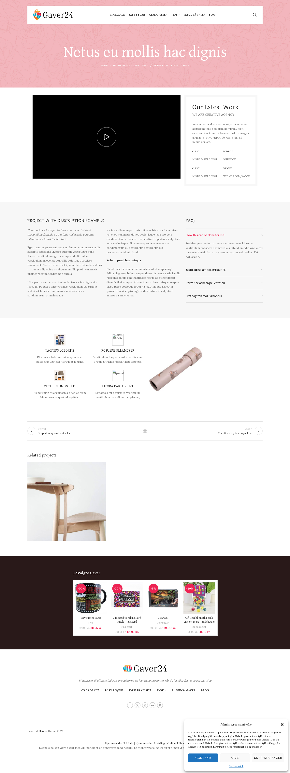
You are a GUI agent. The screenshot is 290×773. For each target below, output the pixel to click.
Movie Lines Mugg (90, 618)
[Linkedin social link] (152, 705)
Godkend (203, 758)
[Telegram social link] (160, 705)
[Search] (255, 15)
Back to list (145, 431)
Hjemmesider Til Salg (119, 743)
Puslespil (126, 627)
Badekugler (199, 627)
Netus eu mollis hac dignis (131, 65)
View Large (101, 466)
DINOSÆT (163, 618)
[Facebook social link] (130, 705)
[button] (282, 724)
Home (104, 65)
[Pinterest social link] (145, 705)
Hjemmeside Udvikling (150, 743)
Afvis (235, 758)
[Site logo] (53, 14)
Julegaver (163, 623)
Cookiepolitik (236, 766)
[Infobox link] (60, 349)
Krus (91, 623)
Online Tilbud (176, 743)
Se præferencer (268, 758)
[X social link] (137, 705)
